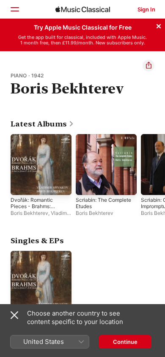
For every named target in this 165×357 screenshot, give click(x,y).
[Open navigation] (14, 9)
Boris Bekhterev (29, 213)
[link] (42, 124)
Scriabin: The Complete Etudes (103, 203)
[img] (82, 9)
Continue (125, 341)
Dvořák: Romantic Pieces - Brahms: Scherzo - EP (32, 206)
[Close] (158, 25)
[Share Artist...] (148, 65)
